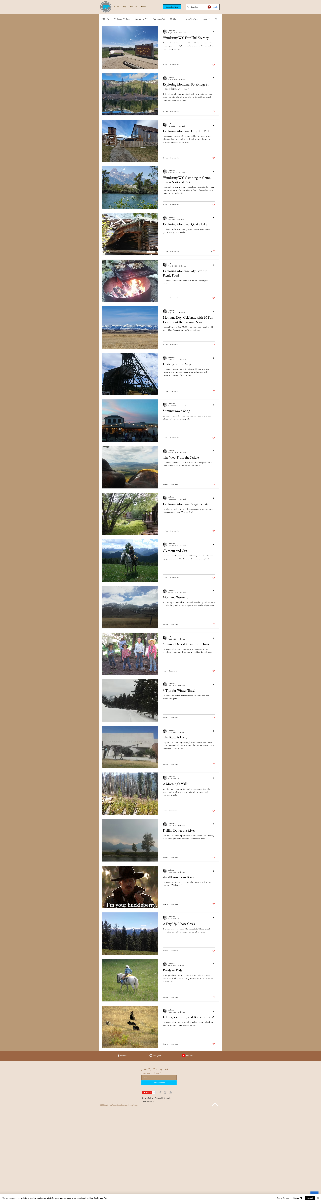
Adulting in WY (159, 19)
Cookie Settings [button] (283, 1198)
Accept (310, 1198)
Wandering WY (141, 19)
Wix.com (135, 1105)
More (205, 19)
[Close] (317, 1198)
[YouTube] (183, 1055)
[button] (172, 6)
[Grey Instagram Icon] (165, 1092)
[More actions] (214, 31)
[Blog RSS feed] (170, 1092)
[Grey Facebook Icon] (160, 1092)
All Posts (105, 19)
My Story (173, 19)
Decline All (297, 1198)
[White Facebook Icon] (118, 1055)
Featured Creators (189, 19)
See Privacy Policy (101, 1198)
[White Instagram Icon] (150, 1055)
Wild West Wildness (122, 19)
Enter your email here (150, 1073)
